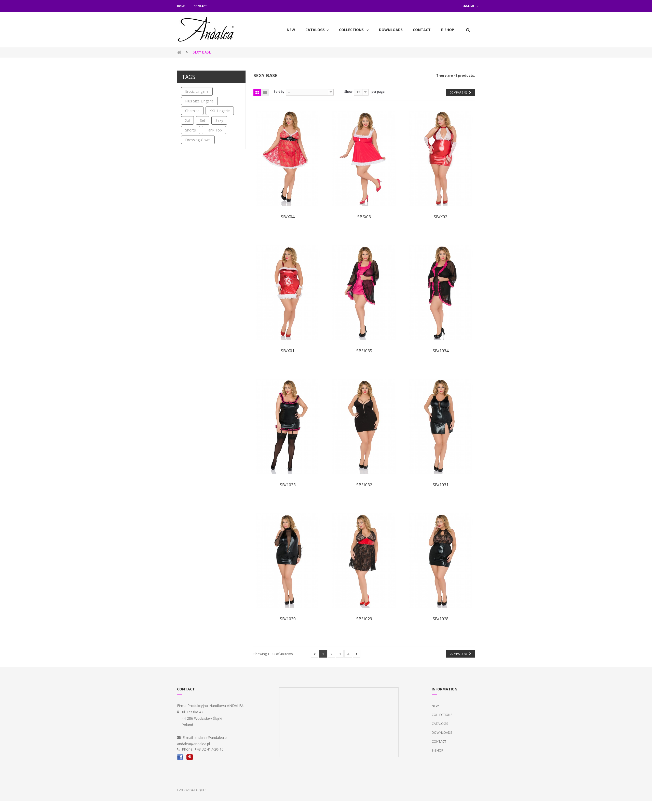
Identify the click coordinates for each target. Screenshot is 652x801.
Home (181, 6)
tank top (214, 130)
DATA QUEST (198, 790)
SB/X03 (364, 217)
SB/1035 (364, 351)
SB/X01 (287, 351)
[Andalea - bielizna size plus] (211, 29)
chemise (192, 110)
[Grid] (257, 92)
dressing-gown (198, 139)
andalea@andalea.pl (211, 737)
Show (348, 91)
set (202, 120)
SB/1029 (364, 619)
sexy (219, 120)
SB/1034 (441, 351)
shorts (190, 130)
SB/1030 (288, 619)
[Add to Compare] (286, 164)
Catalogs (440, 723)
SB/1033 (288, 485)
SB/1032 (364, 485)
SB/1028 (441, 619)
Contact (200, 6)
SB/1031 (441, 485)
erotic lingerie (197, 91)
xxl (187, 120)
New (435, 705)
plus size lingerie (199, 101)
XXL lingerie (220, 110)
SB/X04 (287, 217)
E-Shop (437, 750)
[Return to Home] (179, 52)
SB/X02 (440, 217)
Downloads (442, 732)
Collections (442, 714)
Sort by (279, 91)
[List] (265, 92)
